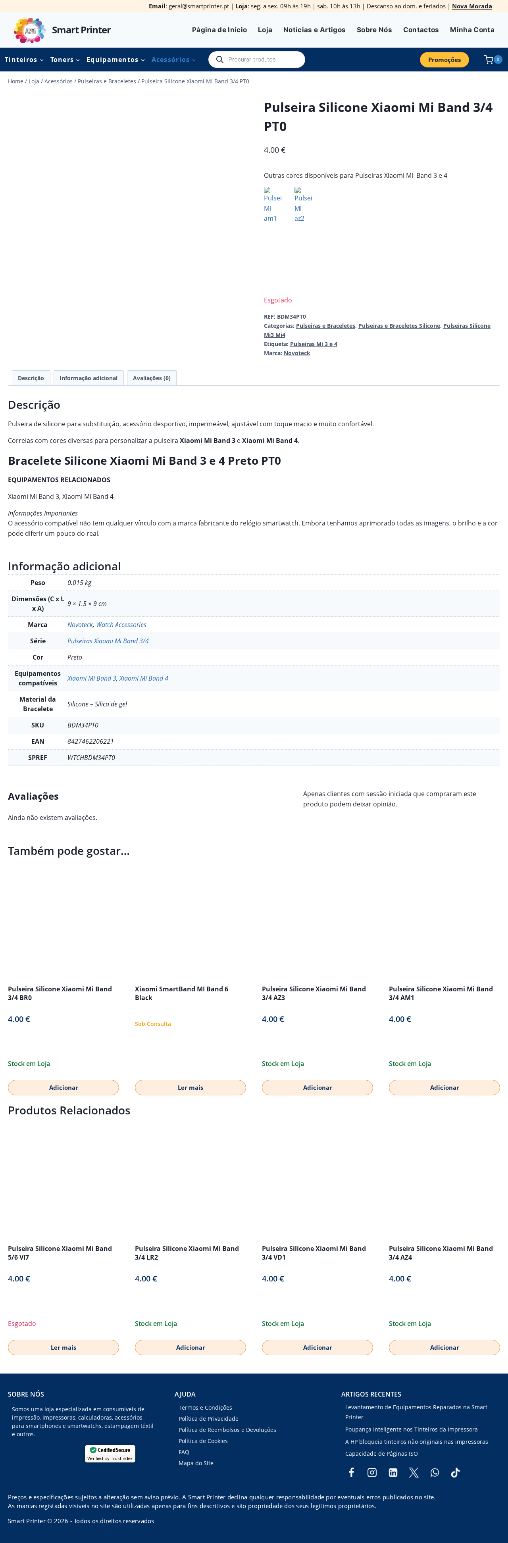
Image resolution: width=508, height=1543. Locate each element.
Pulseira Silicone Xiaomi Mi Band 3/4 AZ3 (314, 993)
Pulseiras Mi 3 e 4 (313, 344)
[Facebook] (351, 1473)
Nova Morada (472, 6)
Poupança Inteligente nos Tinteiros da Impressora (411, 1429)
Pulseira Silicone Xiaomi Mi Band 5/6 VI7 (60, 1253)
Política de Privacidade (209, 1418)
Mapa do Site (196, 1463)
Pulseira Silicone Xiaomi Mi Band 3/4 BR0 (60, 993)
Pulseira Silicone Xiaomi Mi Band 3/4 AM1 (441, 993)
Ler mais (190, 1087)
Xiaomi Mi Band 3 (91, 678)
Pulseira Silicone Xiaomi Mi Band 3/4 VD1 (314, 1253)
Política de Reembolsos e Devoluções (227, 1429)
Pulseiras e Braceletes (325, 325)
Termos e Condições (205, 1407)
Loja (265, 30)
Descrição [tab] (31, 378)
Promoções (444, 59)
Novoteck (297, 353)
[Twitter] (414, 1473)
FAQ (184, 1452)
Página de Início (219, 30)
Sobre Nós (374, 30)
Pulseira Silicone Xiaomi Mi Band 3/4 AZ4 (441, 1253)
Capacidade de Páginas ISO (381, 1453)
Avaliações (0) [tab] (152, 378)
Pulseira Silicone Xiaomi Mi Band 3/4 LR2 (187, 1253)
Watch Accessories (121, 624)
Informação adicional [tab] (88, 378)
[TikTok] (456, 1473)
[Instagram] (372, 1473)
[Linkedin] (393, 1473)
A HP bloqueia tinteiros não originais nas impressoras (416, 1441)
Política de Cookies (203, 1441)
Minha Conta (472, 30)
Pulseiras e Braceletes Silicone (399, 325)
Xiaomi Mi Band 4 (143, 678)
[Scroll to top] (19, 1511)
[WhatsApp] (434, 1473)
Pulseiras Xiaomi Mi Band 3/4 (108, 641)
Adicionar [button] (63, 1087)
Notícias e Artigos (314, 30)
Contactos (421, 30)
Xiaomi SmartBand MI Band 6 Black (181, 993)
